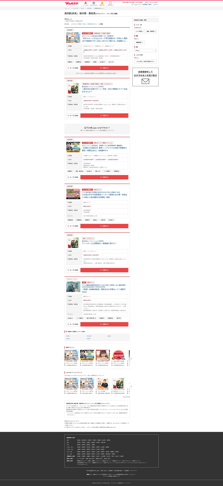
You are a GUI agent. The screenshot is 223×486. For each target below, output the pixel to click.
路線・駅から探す (90, 458)
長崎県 (88, 454)
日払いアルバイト (126, 460)
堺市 (113, 456)
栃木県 (103, 440)
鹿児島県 (108, 454)
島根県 (83, 451)
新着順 (79, 24)
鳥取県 (78, 451)
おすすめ (73, 24)
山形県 (102, 447)
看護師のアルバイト (97, 462)
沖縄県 (113, 454)
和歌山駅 (89, 336)
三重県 (93, 444)
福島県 (107, 447)
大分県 (97, 454)
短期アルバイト (136, 460)
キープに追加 (73, 68)
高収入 (84, 24)
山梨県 (78, 449)
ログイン (156, 4)
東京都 (78, 440)
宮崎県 (102, 454)
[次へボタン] (131, 358)
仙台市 (117, 456)
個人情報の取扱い (118, 470)
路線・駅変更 (150, 31)
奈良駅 (68, 336)
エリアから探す (80, 458)
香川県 (107, 451)
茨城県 (99, 440)
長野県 (88, 449)
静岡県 (88, 444)
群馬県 (108, 440)
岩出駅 (68, 338)
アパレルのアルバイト (82, 464)
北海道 (78, 447)
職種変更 (138, 42)
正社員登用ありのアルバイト (84, 462)
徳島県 (102, 451)
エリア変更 (139, 31)
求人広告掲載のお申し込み (92, 470)
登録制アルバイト (116, 460)
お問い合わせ (104, 470)
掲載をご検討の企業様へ (152, 2)
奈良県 (97, 442)
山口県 (97, 451)
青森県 (83, 447)
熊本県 (93, 454)
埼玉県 (89, 440)
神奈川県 (84, 440)
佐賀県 (83, 454)
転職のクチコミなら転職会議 (100, 474)
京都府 (88, 442)
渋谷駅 (78, 456)
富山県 (93, 449)
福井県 (102, 449)
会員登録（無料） (147, 4)
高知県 (117, 451)
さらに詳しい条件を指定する (145, 61)
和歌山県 (103, 442)
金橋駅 (109, 336)
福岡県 (78, 454)
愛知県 (78, 444)
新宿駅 (83, 456)
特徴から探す (107, 458)
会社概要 (126, 470)
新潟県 (83, 449)
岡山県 (88, 451)
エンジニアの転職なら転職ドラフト (111, 476)
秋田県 (97, 447)
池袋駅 (88, 456)
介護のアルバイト (107, 462)
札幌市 (121, 456)
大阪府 (78, 442)
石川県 (97, 449)
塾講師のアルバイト (82, 460)
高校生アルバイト (106, 460)
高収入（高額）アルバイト (94, 460)
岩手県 (88, 447)
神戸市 (108, 456)
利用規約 (111, 470)
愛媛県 (112, 451)
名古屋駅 (103, 456)
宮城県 (93, 447)
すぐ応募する (104, 68)
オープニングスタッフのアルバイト (137, 462)
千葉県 (94, 440)
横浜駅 (93, 456)
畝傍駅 (88, 338)
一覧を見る (125, 397)
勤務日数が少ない (93, 24)
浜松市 (97, 456)
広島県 (93, 451)
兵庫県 (83, 442)
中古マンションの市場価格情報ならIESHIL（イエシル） (121, 474)
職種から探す (99, 458)
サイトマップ (133, 470)
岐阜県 (83, 444)
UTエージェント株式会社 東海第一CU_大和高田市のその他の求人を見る (96, 73)
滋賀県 (93, 442)
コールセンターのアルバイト (120, 462)
